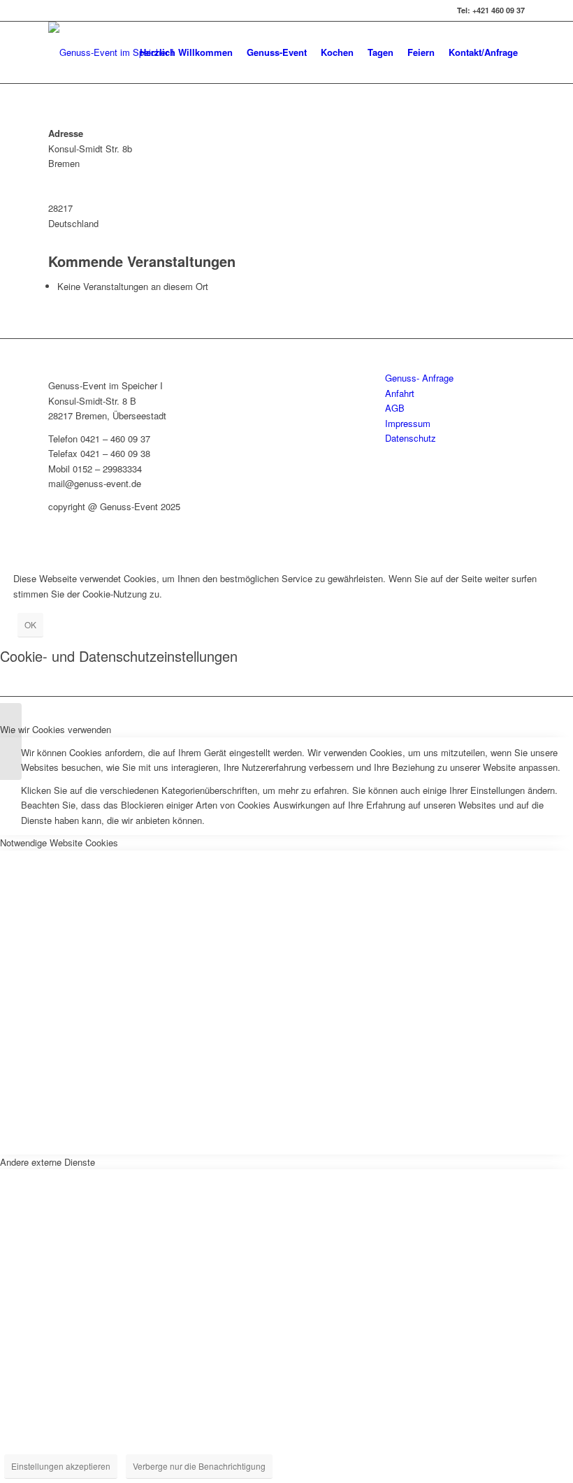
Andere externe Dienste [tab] (47, 1162)
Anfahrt (399, 393)
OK (30, 624)
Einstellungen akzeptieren (60, 1466)
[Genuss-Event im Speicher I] (11, 741)
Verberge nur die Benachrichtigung (199, 1466)
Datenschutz (410, 437)
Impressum (407, 423)
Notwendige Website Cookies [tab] (59, 842)
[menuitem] (186, 52)
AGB (395, 407)
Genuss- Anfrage (419, 377)
